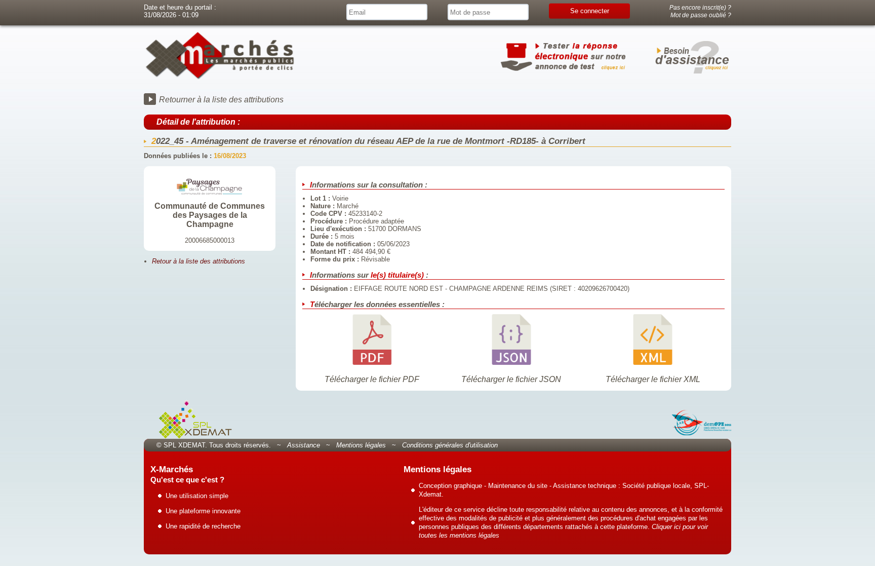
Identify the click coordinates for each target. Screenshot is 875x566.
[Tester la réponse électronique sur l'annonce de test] (564, 58)
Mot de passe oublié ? (700, 15)
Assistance (303, 445)
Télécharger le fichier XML (653, 379)
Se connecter (589, 11)
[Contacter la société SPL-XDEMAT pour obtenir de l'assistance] (690, 58)
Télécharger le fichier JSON (511, 379)
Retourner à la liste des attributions (221, 99)
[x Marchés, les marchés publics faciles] (220, 77)
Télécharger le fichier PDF (372, 379)
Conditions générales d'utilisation (450, 445)
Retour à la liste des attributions (198, 261)
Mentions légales (361, 445)
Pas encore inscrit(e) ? (700, 7)
